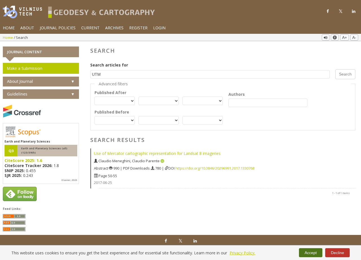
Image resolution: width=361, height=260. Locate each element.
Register (138, 27)
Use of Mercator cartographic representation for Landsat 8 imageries (157, 153)
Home (9, 27)
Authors (236, 94)
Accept (311, 252)
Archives (114, 27)
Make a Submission (24, 68)
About (27, 27)
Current (90, 27)
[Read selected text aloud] (325, 37)
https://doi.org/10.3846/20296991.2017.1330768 (214, 168)
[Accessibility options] (335, 37)
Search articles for (109, 65)
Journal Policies (58, 27)
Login (159, 27)
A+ (344, 37)
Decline (337, 252)
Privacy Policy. (242, 252)
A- (354, 37)
